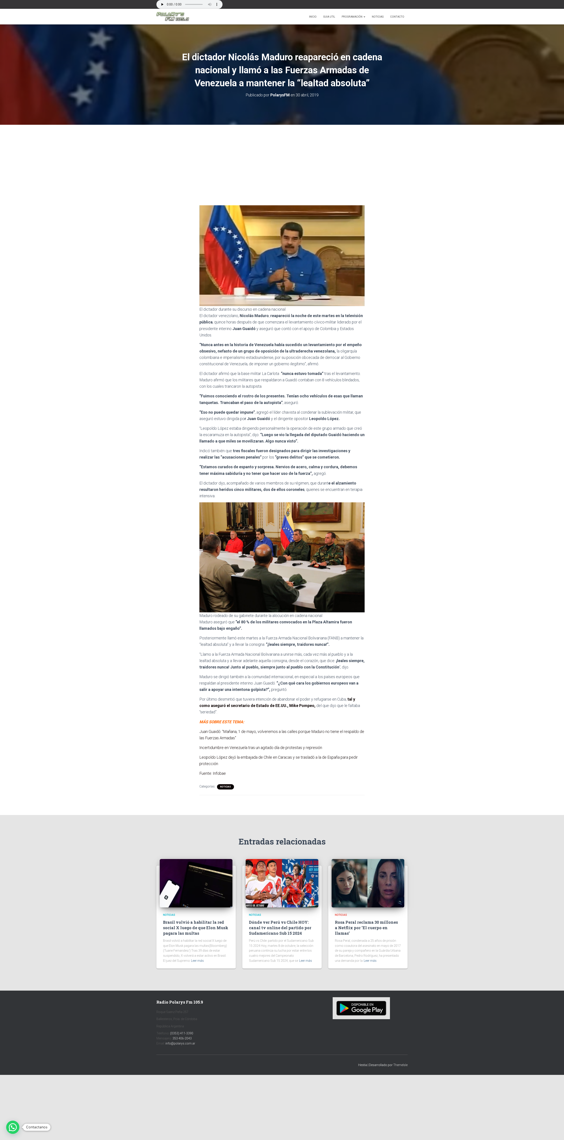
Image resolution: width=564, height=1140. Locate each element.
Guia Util (329, 16)
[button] (364, 16)
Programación (352, 16)
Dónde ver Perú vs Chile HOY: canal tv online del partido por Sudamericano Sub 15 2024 (280, 928)
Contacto (397, 16)
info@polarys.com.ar (180, 1043)
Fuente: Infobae (212, 773)
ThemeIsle (400, 1065)
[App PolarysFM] (361, 1008)
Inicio (313, 16)
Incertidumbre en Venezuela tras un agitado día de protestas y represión (260, 747)
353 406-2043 (182, 1038)
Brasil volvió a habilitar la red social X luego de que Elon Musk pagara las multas (195, 928)
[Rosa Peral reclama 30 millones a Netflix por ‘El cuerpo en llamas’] (368, 883)
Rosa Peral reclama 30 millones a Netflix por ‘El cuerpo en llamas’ (366, 928)
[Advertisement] (282, 157)
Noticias (378, 16)
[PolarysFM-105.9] (172, 16)
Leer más (197, 960)
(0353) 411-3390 (181, 1033)
